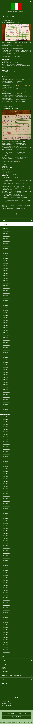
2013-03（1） (6, 572)
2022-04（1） (6, 352)
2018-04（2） (6, 454)
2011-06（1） (6, 622)
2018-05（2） (6, 451)
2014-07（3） (6, 543)
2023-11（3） (6, 307)
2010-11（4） (6, 639)
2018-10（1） (6, 441)
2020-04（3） (6, 402)
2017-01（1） (6, 483)
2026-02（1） (6, 243)
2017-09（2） (6, 468)
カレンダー (4, 664)
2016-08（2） (6, 493)
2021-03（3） (6, 379)
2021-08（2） (6, 367)
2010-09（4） (6, 644)
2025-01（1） (6, 273)
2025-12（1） (6, 248)
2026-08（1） (6, 228)
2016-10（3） (6, 488)
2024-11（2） (6, 278)
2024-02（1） (6, 300)
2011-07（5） (6, 619)
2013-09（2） (6, 560)
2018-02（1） (6, 459)
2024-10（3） (6, 280)
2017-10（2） (6, 466)
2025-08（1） (6, 255)
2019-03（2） (6, 429)
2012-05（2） (6, 595)
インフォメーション (7, 224)
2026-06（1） (6, 233)
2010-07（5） (6, 649)
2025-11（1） (6, 250)
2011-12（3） (6, 607)
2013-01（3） (6, 575)
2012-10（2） (6, 582)
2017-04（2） (6, 478)
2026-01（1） (6, 246)
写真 (3, 656)
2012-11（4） (6, 580)
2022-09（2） (6, 340)
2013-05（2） (6, 567)
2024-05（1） (6, 293)
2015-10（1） (6, 511)
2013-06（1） (6, 565)
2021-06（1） (6, 372)
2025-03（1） (6, 268)
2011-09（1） (6, 615)
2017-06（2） (6, 473)
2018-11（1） (6, 439)
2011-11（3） (6, 610)
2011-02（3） (6, 632)
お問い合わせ (5, 671)
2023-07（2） (6, 315)
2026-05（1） (6, 236)
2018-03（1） (6, 456)
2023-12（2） (6, 305)
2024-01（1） (6, 302)
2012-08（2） (6, 587)
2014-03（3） (6, 550)
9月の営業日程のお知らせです (10, 108)
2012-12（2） (6, 577)
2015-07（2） (6, 518)
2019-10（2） (6, 411)
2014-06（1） (6, 545)
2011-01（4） (6, 634)
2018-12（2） (6, 436)
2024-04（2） (6, 295)
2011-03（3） (6, 629)
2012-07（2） (6, 590)
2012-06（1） (6, 592)
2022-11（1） (6, 335)
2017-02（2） (6, 481)
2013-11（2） (6, 555)
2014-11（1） (6, 535)
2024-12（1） (6, 275)
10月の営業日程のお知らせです (10, 22)
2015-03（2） (6, 528)
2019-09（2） (6, 414)
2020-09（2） (6, 392)
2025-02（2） (6, 270)
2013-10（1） (6, 558)
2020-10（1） (6, 389)
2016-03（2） (6, 503)
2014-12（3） (6, 533)
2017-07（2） (6, 471)
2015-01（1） (6, 530)
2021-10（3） (6, 364)
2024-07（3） (6, 288)
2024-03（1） (6, 298)
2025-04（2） (6, 265)
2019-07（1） (6, 419)
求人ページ (4, 683)
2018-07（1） (6, 446)
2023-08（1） (6, 312)
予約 (3, 679)
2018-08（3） (6, 444)
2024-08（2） (6, 285)
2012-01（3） (6, 605)
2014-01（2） (6, 553)
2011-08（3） (6, 617)
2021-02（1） (6, 382)
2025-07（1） (6, 258)
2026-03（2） (6, 241)
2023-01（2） (6, 330)
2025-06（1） (6, 260)
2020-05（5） (6, 399)
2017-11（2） (6, 463)
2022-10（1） (6, 337)
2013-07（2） (6, 563)
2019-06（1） (6, 421)
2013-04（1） (6, 570)
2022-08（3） (6, 342)
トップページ (5, 220)
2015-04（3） (6, 525)
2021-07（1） (6, 369)
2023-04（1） (6, 322)
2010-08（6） (6, 647)
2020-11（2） (6, 387)
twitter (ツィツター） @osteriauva (11, 675)
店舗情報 (4, 668)
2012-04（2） (6, 597)
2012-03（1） (6, 600)
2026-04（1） (6, 238)
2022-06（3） (6, 347)
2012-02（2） (6, 602)
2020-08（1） (6, 394)
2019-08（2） (6, 416)
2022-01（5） (6, 359)
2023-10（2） (6, 310)
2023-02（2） (6, 327)
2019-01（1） (6, 434)
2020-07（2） (6, 397)
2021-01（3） (6, 384)
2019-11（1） (6, 409)
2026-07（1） (6, 231)
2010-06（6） (6, 652)
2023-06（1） (6, 317)
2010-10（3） (6, 642)
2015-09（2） (6, 513)
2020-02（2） (6, 404)
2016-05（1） (6, 498)
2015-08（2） (6, 515)
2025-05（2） (6, 263)
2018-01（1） (6, 461)
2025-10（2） (6, 253)
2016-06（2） (6, 496)
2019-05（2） (6, 424)
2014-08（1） (6, 540)
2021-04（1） (6, 377)
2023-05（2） (6, 320)
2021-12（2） (6, 362)
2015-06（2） (6, 520)
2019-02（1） (6, 431)
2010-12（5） (6, 637)
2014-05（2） (6, 548)
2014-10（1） (6, 538)
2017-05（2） (6, 476)
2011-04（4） (6, 627)
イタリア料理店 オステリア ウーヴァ (13, 722)
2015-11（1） (6, 508)
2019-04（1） (6, 426)
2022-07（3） (6, 345)
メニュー (4, 660)
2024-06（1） (6, 290)
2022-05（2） (6, 350)
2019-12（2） (6, 407)
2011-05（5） (6, 624)
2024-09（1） (6, 283)
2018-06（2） (6, 449)
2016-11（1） (6, 486)
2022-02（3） (6, 357)
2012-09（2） (6, 585)
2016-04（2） (6, 501)
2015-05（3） (6, 523)
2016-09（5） (6, 491)
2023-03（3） (6, 325)
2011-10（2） (6, 612)
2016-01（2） (6, 506)
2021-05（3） (6, 374)
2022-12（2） (6, 332)
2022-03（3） (6, 354)
